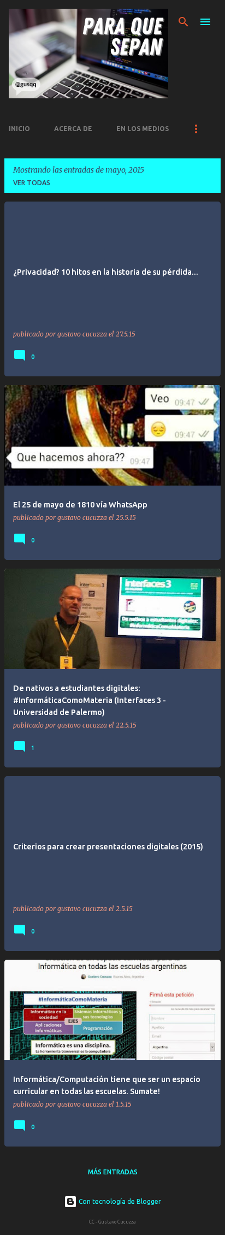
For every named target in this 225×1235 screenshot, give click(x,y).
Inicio (19, 128)
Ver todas (31, 182)
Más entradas (113, 1171)
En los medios (142, 128)
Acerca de (73, 128)
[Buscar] (183, 22)
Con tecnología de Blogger (119, 1201)
